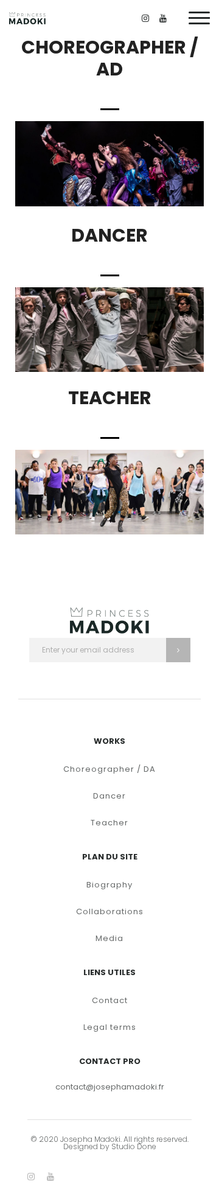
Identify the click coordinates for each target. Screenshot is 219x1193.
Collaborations (110, 911)
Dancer (109, 796)
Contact (110, 1000)
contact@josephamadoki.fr (109, 1087)
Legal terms (109, 1027)
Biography (109, 884)
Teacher (109, 822)
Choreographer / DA (109, 769)
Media (109, 938)
